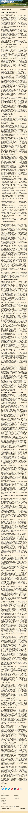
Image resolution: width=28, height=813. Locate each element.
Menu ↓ (25, 6)
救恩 (12, 806)
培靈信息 (6, 806)
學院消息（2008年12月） (6, 9)
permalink (17, 806)
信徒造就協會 (4, 1)
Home (3, 6)
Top (25, 810)
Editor (12, 14)
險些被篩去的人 (17, 795)
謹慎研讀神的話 (23, 9)
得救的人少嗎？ (4, 800)
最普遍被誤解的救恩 (5, 795)
